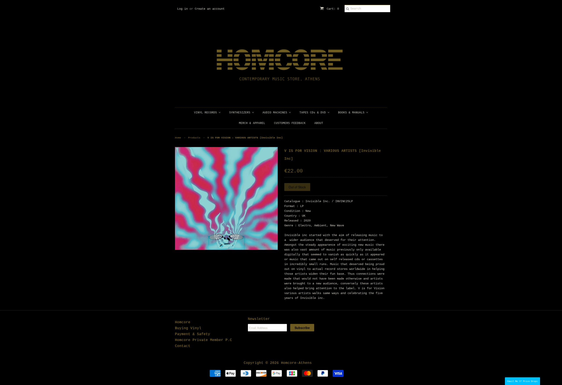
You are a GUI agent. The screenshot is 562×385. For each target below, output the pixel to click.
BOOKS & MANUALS (352, 112)
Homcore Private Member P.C (203, 340)
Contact (182, 346)
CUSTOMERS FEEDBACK (290, 123)
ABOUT (318, 123)
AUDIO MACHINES (276, 112)
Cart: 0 (332, 9)
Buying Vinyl (188, 328)
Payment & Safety (192, 334)
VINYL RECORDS (206, 112)
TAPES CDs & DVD (313, 112)
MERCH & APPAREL (252, 123)
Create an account (210, 9)
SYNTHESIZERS (240, 112)
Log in (182, 9)
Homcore (182, 322)
